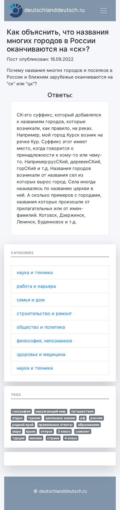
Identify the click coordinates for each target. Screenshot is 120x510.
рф (82, 418)
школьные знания (60, 418)
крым (30, 431)
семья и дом (31, 299)
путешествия (82, 411)
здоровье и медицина (41, 354)
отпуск (46, 431)
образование (88, 425)
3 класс (64, 431)
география (21, 411)
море (16, 431)
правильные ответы (56, 425)
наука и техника (35, 272)
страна (53, 438)
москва (36, 438)
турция (18, 438)
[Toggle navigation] (103, 10)
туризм (34, 418)
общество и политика (41, 327)
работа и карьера (36, 286)
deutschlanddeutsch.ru (54, 10)
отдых (17, 418)
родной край (22, 425)
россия (96, 418)
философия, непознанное (44, 340)
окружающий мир (50, 411)
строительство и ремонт (44, 313)
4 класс (70, 438)
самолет (83, 431)
